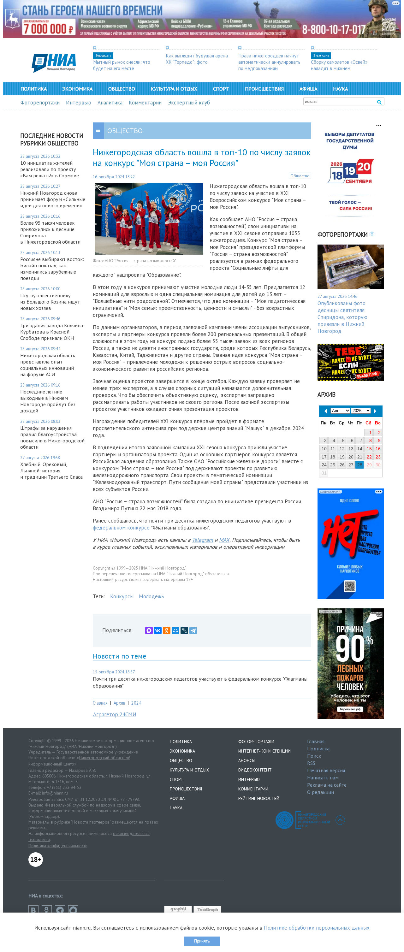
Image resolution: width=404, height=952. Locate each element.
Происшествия (264, 89)
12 (342, 448)
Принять (202, 941)
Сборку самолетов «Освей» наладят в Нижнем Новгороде (339, 68)
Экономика (77, 89)
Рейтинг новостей (258, 798)
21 (359, 456)
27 (351, 464)
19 (342, 456)
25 (332, 464)
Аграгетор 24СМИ (114, 714)
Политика (34, 89)
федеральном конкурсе (121, 527)
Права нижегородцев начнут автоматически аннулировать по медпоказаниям (269, 61)
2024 (136, 703)
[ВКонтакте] (158, 630)
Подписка (318, 748)
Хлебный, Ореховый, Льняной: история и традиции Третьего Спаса (51, 470)
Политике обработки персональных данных (317, 927)
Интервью (78, 102)
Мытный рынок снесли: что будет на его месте (121, 65)
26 (342, 464)
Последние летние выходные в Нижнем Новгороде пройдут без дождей (47, 401)
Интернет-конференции (264, 751)
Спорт (221, 89)
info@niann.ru (55, 793)
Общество (121, 89)
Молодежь (151, 596)
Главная (100, 703)
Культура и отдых (174, 89)
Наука (340, 89)
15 (369, 448)
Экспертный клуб (189, 102)
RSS (311, 763)
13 (351, 448)
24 (324, 464)
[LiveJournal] (184, 630)
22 (369, 456)
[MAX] (149, 630)
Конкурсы (122, 596)
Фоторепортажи (40, 102)
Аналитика (110, 102)
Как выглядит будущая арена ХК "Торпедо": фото (197, 58)
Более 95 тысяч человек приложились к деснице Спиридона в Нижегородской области (50, 232)
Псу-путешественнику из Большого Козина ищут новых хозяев (50, 301)
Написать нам (323, 777)
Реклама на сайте (327, 785)
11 (332, 448)
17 (324, 456)
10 (324, 448)
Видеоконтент (255, 770)
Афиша (308, 89)
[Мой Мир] (175, 630)
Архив (119, 703)
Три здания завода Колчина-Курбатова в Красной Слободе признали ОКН (52, 331)
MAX (224, 539)
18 (332, 456)
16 (378, 448)
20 (351, 456)
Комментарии (145, 102)
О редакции (320, 792)
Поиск (314, 756)
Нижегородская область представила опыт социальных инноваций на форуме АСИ (47, 364)
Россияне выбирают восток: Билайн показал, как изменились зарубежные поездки (52, 268)
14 (359, 448)
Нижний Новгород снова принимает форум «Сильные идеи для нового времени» (52, 199)
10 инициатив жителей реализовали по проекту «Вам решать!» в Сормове (49, 169)
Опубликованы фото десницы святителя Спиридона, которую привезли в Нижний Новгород (342, 317)
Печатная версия (326, 770)
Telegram (202, 539)
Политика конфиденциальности (57, 846)
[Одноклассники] (166, 630)
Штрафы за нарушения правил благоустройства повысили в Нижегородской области (52, 437)
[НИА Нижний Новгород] (54, 71)
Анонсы (246, 760)
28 (359, 464)
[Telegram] (193, 630)
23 (378, 456)
